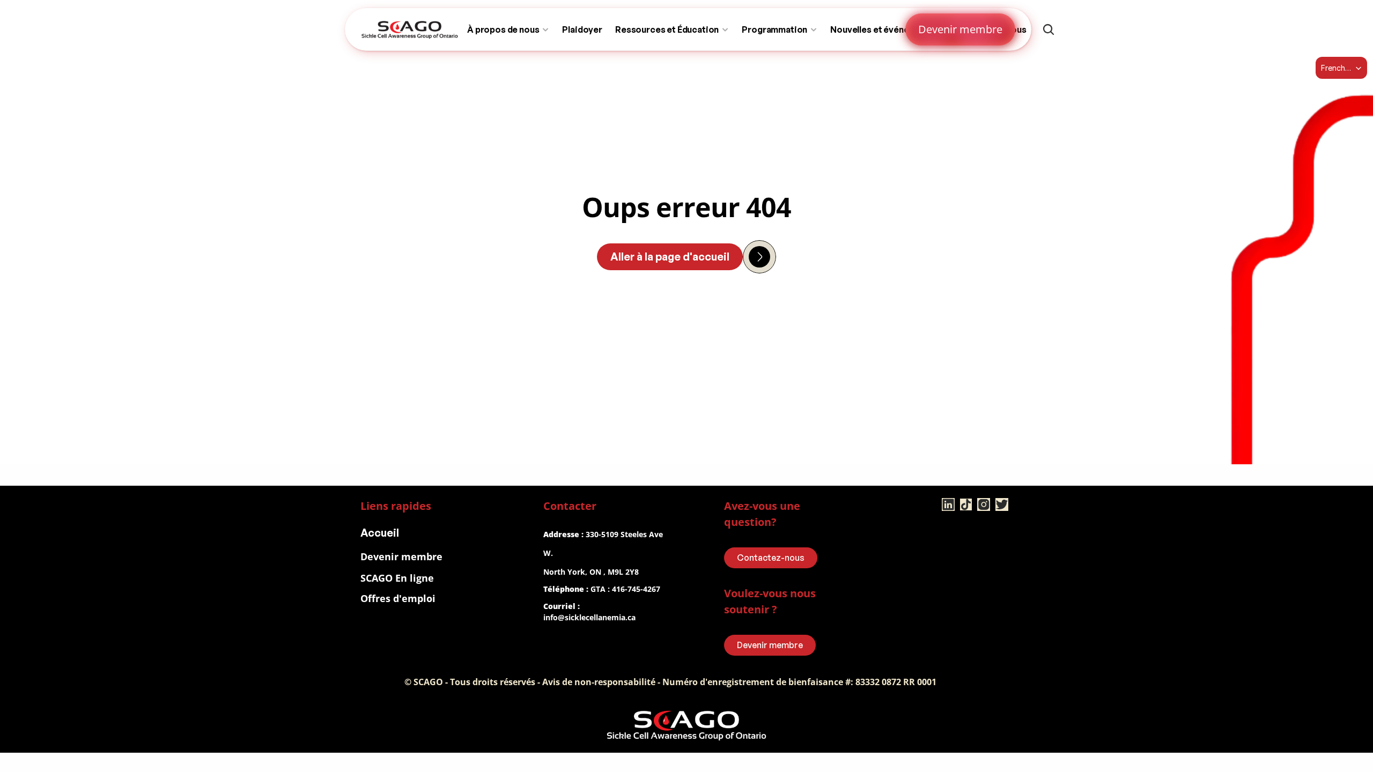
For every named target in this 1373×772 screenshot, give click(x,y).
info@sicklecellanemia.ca (589, 617)
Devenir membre (401, 556)
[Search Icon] (1048, 29)
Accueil (379, 532)
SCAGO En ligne (397, 577)
